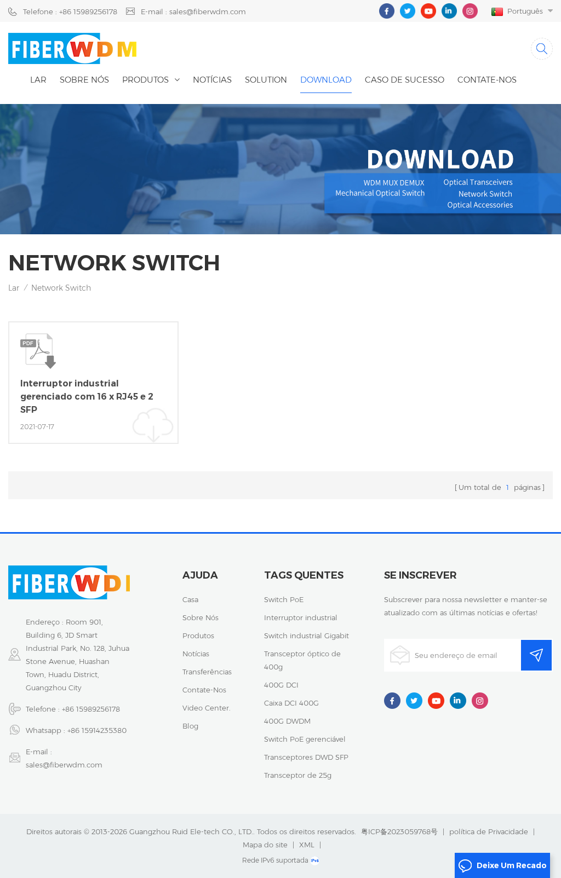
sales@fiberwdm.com (64, 764)
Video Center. (206, 707)
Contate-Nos (487, 79)
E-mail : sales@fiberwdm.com (193, 11)
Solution (266, 79)
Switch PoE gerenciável (305, 739)
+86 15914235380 (97, 730)
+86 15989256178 (91, 708)
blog (190, 725)
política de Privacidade (488, 831)
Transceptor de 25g (297, 775)
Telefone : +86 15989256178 (70, 11)
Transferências (207, 671)
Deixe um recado (512, 865)
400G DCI (281, 684)
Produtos (145, 79)
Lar (38, 79)
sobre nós (200, 617)
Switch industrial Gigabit (306, 635)
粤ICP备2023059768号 (399, 831)
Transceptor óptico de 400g (302, 660)
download (326, 79)
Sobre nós (84, 79)
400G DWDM (287, 721)
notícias (212, 79)
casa (190, 599)
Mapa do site (265, 844)
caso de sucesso (404, 79)
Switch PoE (284, 599)
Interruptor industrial (300, 617)
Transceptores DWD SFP (306, 757)
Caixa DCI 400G (291, 702)
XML (306, 844)
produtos (198, 635)
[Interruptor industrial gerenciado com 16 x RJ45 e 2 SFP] (93, 382)
